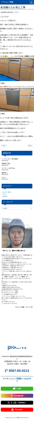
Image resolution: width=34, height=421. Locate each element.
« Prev (3, 145)
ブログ (16, 12)
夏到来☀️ (5, 173)
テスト (4, 177)
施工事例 (5, 196)
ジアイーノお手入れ (8, 168)
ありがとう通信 (7, 192)
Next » (30, 145)
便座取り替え (6, 163)
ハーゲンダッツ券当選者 (10, 159)
